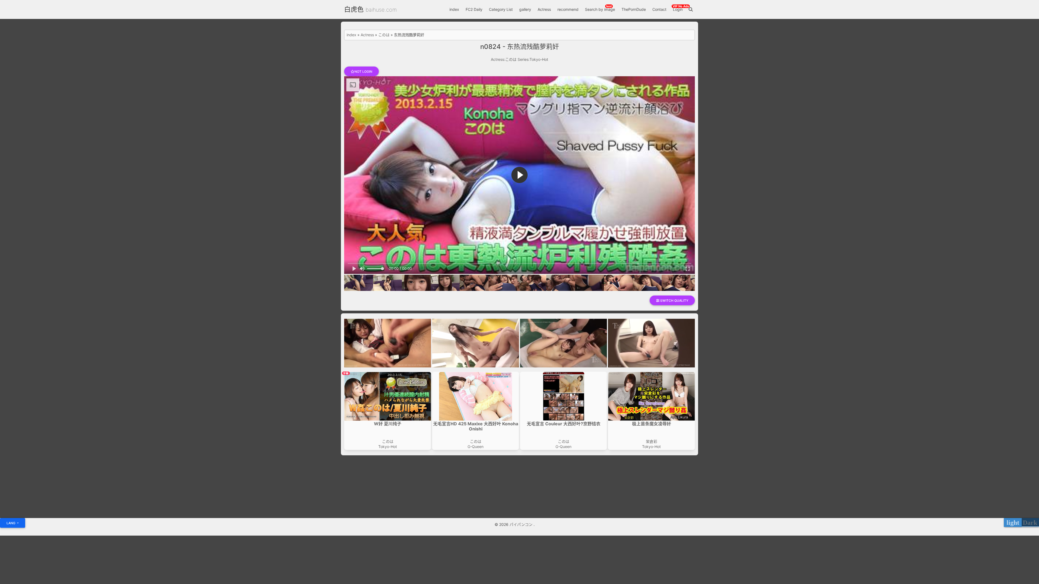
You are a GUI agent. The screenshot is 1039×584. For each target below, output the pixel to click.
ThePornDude (634, 9)
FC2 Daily (474, 9)
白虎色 (354, 9)
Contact (659, 9)
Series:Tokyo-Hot (533, 59)
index (454, 9)
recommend (567, 9)
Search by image (600, 9)
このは (384, 35)
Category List (501, 9)
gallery (525, 9)
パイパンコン (521, 524)
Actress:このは (504, 59)
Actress (544, 9)
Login (678, 9)
